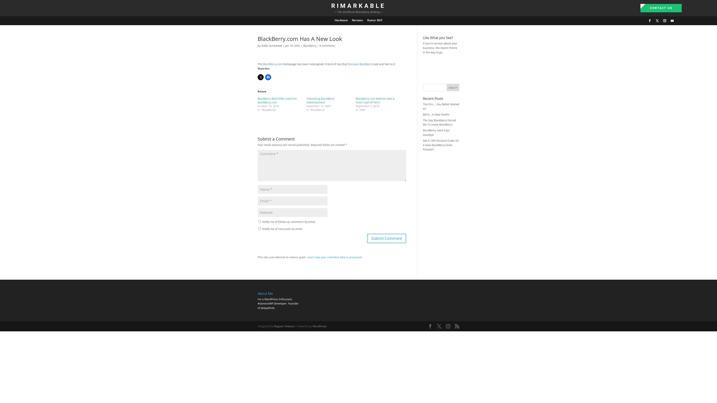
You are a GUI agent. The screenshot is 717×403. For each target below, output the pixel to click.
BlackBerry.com (272, 64)
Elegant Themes (284, 326)
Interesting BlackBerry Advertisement (320, 100)
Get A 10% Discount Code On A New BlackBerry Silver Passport (441, 145)
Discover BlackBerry (360, 64)
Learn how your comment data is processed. (335, 257)
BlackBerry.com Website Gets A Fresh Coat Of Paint (375, 100)
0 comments (327, 45)
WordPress (320, 326)
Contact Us (661, 8)
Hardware (341, 20)
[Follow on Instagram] (665, 21)
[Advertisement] (491, 68)
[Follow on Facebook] (650, 21)
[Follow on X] (657, 21)
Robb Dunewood (271, 45)
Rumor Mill (374, 20)
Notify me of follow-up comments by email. (289, 222)
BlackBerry (309, 45)
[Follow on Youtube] (672, 21)
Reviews (357, 20)
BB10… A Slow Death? (436, 114)
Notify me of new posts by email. (282, 229)
